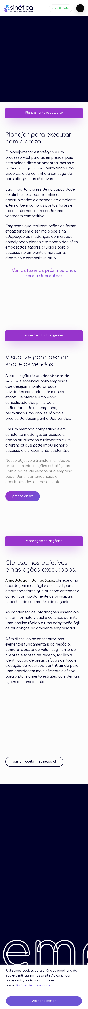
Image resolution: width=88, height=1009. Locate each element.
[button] (80, 8)
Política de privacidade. (33, 985)
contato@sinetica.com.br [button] (58, 922)
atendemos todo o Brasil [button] (45, 896)
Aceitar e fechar (44, 1000)
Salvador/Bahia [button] (45, 887)
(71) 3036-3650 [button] (22, 922)
